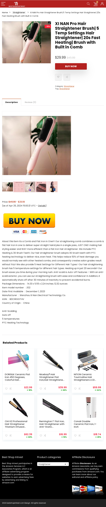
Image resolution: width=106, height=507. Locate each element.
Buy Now (71, 66)
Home (5, 12)
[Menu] (3, 4)
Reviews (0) (30, 102)
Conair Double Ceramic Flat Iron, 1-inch (85, 424)
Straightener (19, 12)
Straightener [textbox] (52, 464)
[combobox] (53, 464)
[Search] (88, 4)
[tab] (11, 102)
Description (11, 102)
